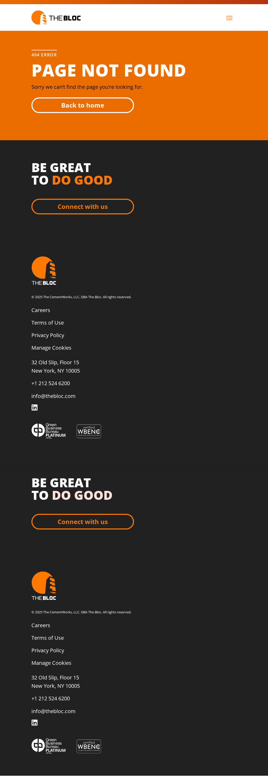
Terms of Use (47, 322)
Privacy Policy (47, 335)
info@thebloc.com (53, 396)
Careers (40, 310)
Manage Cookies (51, 347)
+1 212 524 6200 (50, 383)
